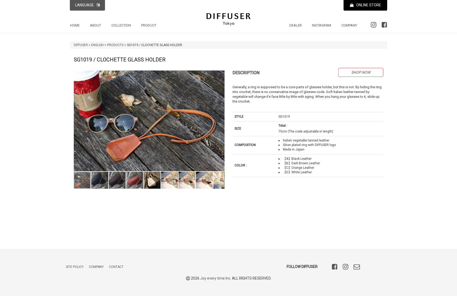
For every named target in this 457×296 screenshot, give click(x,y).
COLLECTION (121, 25)
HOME (75, 25)
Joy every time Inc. (215, 278)
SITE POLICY (75, 267)
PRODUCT (148, 25)
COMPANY (349, 25)
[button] (220, 75)
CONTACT (116, 267)
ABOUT (95, 25)
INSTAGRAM (321, 25)
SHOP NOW (360, 72)
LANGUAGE (84, 5)
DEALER (295, 25)
